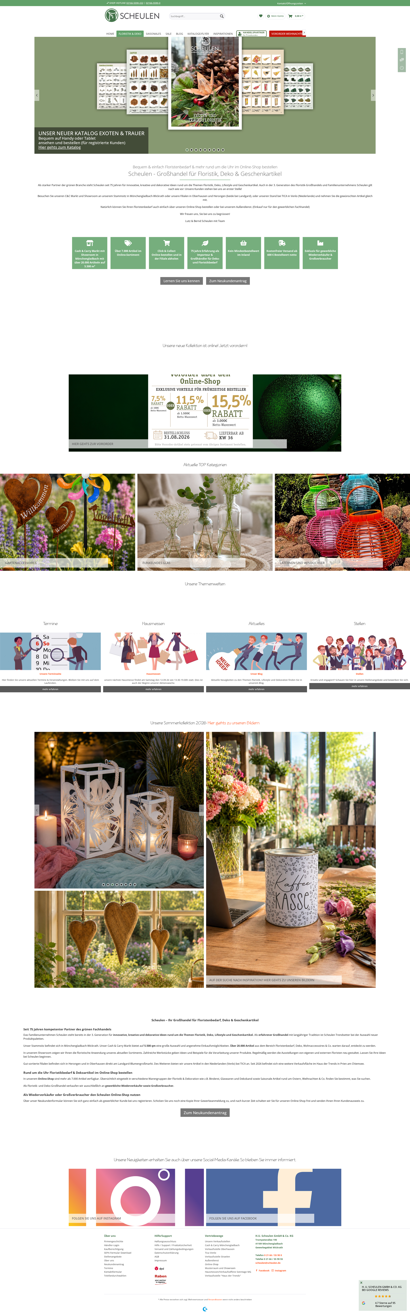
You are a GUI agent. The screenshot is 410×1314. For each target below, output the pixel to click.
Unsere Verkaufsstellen (217, 1241)
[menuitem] (197, 16)
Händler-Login (111, 1245)
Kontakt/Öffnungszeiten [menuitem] (290, 3)
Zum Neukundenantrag (228, 281)
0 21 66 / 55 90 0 (273, 1255)
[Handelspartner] (251, 33)
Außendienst (212, 1260)
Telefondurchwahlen (115, 1275)
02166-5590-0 (153, 2)
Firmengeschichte (113, 1241)
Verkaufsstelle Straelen (217, 1256)
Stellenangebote (113, 1256)
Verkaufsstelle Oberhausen (219, 1249)
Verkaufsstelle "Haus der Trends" (223, 1275)
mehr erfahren (256, 689)
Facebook (264, 1270)
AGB (157, 1256)
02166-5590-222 (134, 2)
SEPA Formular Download (117, 1252)
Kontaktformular (113, 1271)
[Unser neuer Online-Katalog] (205, 95)
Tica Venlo (210, 1252)
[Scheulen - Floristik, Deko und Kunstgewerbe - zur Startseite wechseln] (133, 17)
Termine (108, 1268)
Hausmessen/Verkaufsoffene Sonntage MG (228, 1271)
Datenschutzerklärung (167, 1252)
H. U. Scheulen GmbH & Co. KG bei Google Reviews (382, 1288)
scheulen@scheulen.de (267, 1262)
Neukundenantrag (114, 1264)
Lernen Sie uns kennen (182, 281)
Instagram (280, 1270)
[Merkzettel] (261, 16)
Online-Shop (211, 1264)
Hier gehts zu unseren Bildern (233, 722)
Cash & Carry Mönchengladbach (222, 1245)
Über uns (109, 1260)
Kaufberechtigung (113, 1249)
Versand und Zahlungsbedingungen (174, 1249)
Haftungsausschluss (165, 1241)
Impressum (161, 1260)
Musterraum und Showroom (220, 1268)
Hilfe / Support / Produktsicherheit (173, 1245)
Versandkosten (215, 1299)
